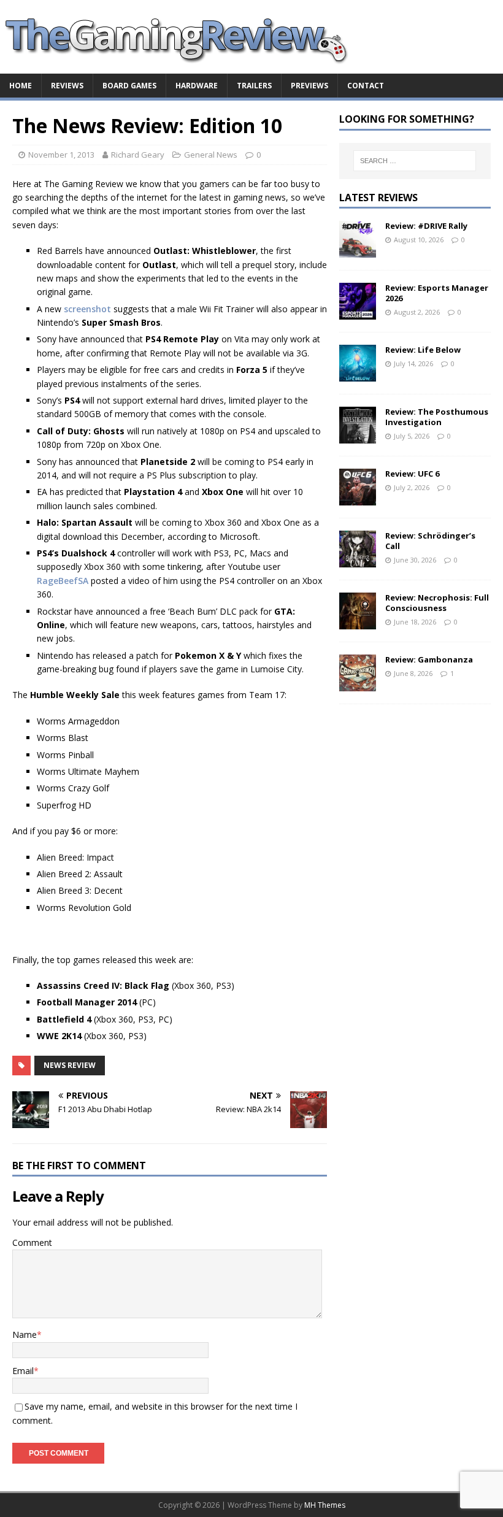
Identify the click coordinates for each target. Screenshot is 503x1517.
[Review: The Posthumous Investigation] (357, 436)
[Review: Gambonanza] (357, 684)
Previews (309, 85)
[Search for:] (415, 160)
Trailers (254, 85)
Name (24, 1334)
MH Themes (324, 1505)
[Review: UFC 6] (357, 498)
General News (210, 154)
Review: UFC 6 (412, 473)
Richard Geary (137, 154)
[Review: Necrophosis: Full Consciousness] (357, 622)
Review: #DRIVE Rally (426, 225)
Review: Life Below (423, 349)
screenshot (87, 309)
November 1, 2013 (61, 154)
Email (23, 1371)
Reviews (67, 85)
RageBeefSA (62, 580)
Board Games (129, 85)
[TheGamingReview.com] (184, 66)
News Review (70, 1065)
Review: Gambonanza (429, 659)
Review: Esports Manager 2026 (436, 293)
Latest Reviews (378, 197)
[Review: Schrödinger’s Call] (357, 560)
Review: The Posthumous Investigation (436, 417)
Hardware (196, 85)
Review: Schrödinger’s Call (430, 540)
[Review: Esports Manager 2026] (357, 312)
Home (20, 85)
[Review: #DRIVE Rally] (357, 250)
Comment (32, 1242)
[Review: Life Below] (357, 374)
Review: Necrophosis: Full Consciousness (437, 602)
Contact (365, 85)
